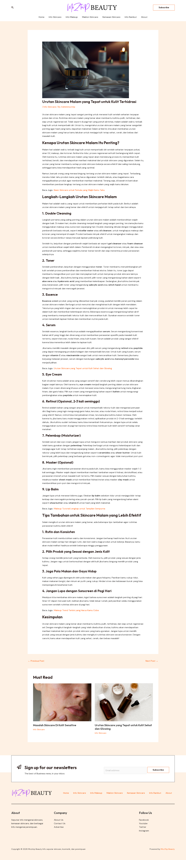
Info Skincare (50, 106)
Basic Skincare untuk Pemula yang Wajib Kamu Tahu (79, 190)
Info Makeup (96, 793)
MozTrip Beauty (168, 849)
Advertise (59, 827)
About (169, 793)
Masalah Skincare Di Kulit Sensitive (54, 725)
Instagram (144, 830)
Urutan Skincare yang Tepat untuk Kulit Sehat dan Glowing (83, 368)
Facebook (144, 819)
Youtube (143, 823)
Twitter (142, 827)
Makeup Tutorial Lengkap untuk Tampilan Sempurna (79, 508)
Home (66, 793)
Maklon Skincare (115, 793)
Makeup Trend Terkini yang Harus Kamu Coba (76, 610)
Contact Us (59, 823)
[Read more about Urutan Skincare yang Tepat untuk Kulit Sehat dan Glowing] (124, 702)
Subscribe (158, 769)
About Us (58, 819)
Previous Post (36, 660)
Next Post (152, 660)
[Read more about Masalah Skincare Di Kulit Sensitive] (62, 702)
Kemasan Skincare (136, 793)
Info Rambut (155, 793)
